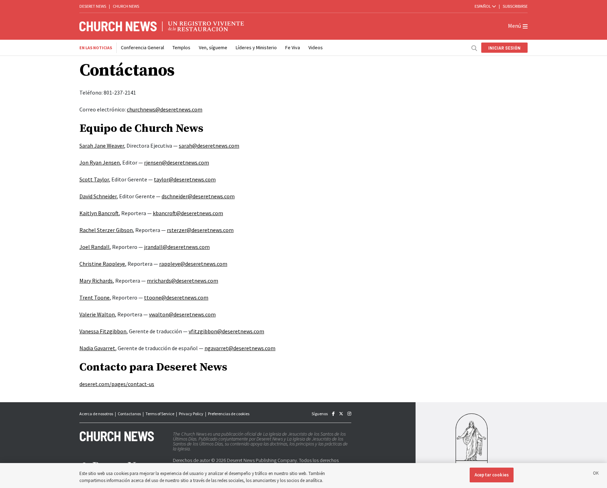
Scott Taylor (94, 179)
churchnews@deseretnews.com (164, 109)
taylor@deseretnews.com (185, 179)
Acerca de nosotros (96, 413)
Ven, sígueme (213, 47)
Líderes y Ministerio (256, 47)
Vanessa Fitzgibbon (102, 331)
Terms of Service (159, 413)
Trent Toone (94, 297)
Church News (126, 6)
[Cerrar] (595, 474)
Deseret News (92, 6)
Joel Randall (94, 246)
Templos (181, 47)
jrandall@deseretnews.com (177, 246)
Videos (315, 47)
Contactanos (129, 413)
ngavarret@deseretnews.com (239, 348)
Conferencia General (142, 47)
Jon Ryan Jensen (99, 162)
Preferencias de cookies (228, 413)
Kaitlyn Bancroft (99, 213)
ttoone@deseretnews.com (176, 297)
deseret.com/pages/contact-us (116, 383)
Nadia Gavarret (97, 348)
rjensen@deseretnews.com (176, 162)
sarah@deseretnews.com (209, 145)
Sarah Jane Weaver (101, 145)
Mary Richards (96, 280)
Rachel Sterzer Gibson (106, 229)
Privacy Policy (191, 413)
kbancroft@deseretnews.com (188, 213)
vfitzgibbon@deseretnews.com (226, 331)
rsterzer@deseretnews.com (200, 229)
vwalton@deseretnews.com (182, 314)
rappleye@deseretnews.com (193, 263)
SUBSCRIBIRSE (515, 6)
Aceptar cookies (492, 475)
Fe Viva (292, 47)
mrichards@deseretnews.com (182, 280)
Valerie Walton (97, 314)
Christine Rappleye (102, 263)
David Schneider (98, 196)
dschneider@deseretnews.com (198, 196)
